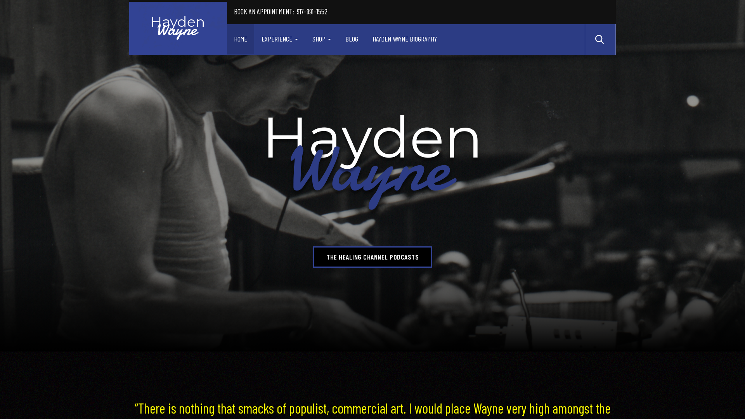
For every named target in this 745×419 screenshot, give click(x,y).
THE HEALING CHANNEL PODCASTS (372, 257)
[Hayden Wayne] (178, 28)
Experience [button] (277, 39)
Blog (351, 39)
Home (240, 39)
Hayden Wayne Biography (404, 39)
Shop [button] (319, 39)
